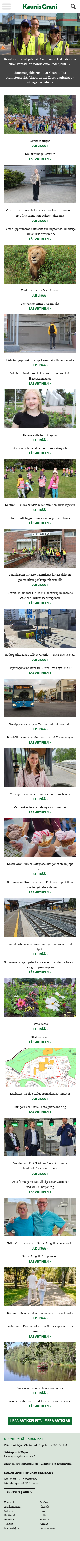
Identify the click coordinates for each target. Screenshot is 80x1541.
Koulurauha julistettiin (40, 154)
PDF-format (32, 1483)
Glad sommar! (40, 1037)
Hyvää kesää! (40, 1024)
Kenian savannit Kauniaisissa (40, 291)
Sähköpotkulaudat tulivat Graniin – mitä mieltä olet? (40, 655)
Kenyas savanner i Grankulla (40, 304)
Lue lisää (39, 146)
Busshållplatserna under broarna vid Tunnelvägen (40, 738)
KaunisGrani (40, 6)
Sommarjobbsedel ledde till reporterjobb (40, 448)
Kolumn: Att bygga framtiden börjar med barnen (40, 518)
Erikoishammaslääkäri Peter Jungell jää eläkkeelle (40, 1244)
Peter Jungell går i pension (40, 1257)
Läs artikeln (39, 159)
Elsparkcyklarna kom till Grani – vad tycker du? (40, 668)
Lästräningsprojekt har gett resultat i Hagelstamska (40, 360)
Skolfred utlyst (40, 141)
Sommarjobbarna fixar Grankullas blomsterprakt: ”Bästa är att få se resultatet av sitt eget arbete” (40, 77)
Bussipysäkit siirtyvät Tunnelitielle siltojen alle (40, 724)
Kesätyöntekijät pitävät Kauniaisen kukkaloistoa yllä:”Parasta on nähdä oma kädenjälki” (40, 61)
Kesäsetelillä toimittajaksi (40, 435)
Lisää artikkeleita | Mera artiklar (40, 1420)
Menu (6, 6)
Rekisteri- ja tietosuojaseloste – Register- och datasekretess (38, 1464)
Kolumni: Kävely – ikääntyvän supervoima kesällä (40, 1313)
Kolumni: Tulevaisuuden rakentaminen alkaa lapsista (40, 505)
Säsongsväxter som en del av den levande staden (40, 1401)
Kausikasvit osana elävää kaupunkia (40, 1388)
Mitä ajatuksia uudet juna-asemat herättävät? (40, 794)
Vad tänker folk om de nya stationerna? (40, 807)
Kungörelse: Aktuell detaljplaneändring (40, 1107)
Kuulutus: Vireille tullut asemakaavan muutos (40, 1094)
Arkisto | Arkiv (19, 1492)
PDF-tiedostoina (26, 1479)
